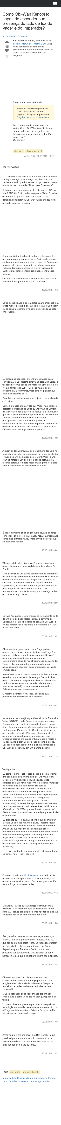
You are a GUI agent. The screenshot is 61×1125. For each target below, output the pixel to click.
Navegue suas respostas (15, 36)
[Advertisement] (33, 79)
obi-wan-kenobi (34, 151)
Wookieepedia (31, 875)
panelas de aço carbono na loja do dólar (29, 1081)
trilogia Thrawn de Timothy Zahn (30, 43)
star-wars (18, 151)
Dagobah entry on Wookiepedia (33, 117)
